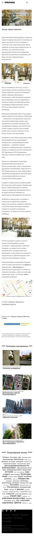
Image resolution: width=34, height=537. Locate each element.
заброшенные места (24, 468)
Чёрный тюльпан (10, 417)
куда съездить (15, 474)
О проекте (6, 514)
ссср (30, 493)
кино (15, 472)
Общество (23, 479)
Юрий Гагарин (26, 336)
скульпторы (19, 336)
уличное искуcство (13, 498)
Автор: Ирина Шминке (11, 29)
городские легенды (9, 463)
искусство (27, 470)
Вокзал (29, 459)
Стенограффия (6, 496)
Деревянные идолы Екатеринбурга (11, 393)
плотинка (15, 483)
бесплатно (19, 459)
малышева (10, 476)
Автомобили (14, 457)
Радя (6, 489)
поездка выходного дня (25, 485)
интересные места (26, 333)
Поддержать (7, 518)
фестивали (7, 500)
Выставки (12, 461)
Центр (17, 503)
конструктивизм (20, 472)
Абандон (6, 457)
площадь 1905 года (26, 482)
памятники (18, 335)
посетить (4, 487)
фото (13, 500)
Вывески (5, 461)
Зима (4, 470)
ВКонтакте (26, 316)
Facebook (20, 316)
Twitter (5, 318)
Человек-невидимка (11, 368)
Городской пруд (21, 463)
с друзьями (27, 489)
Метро (15, 476)
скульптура (25, 335)
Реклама (15, 514)
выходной (19, 461)
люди (4, 476)
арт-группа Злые (26, 457)
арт (19, 457)
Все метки (18, 518)
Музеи (20, 476)
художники (7, 503)
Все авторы (6, 521)
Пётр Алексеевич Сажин (8, 336)
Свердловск (5, 491)
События (10, 494)
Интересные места (8, 367)
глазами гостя (28, 461)
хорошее (24, 500)
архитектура (8, 459)
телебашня (24, 496)
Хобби (18, 500)
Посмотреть (11, 335)
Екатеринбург (9, 468)
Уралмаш (29, 498)
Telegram (13, 316)
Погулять (14, 485)
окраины (4, 335)
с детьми (19, 489)
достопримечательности (8, 333)
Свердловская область (14, 491)
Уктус (29, 496)
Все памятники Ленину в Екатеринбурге (13, 442)
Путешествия (25, 487)
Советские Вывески (21, 493)
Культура (26, 474)
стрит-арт (15, 496)
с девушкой (11, 489)
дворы (28, 463)
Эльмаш (18, 333)
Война (25, 459)
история (9, 472)
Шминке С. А (25, 503)
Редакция (24, 514)
